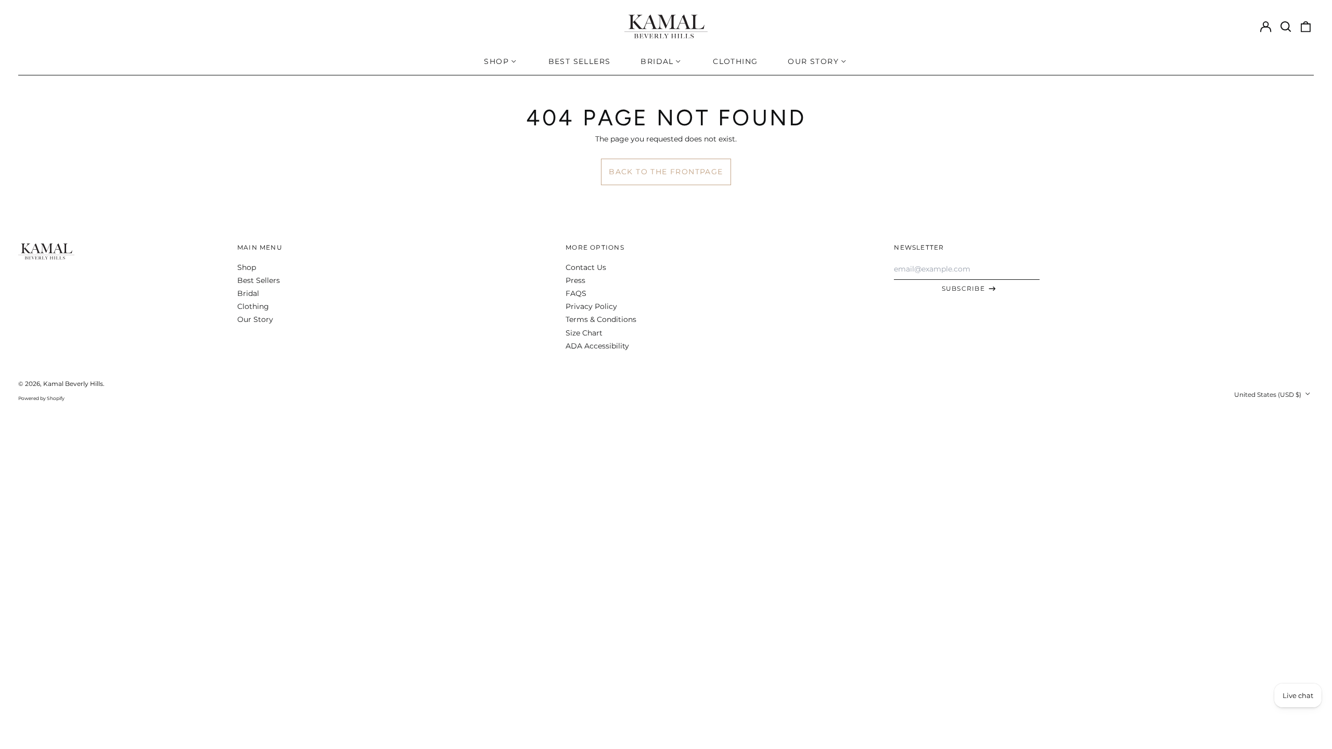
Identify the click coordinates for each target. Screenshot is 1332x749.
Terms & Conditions (601, 319)
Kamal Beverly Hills (73, 384)
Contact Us (586, 267)
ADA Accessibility (597, 346)
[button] (1285, 26)
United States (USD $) (1268, 394)
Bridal (248, 293)
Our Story (255, 319)
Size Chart (584, 333)
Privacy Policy (591, 306)
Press (575, 280)
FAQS (576, 293)
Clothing (735, 61)
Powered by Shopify (41, 398)
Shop (246, 267)
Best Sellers (579, 61)
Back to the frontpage (666, 171)
